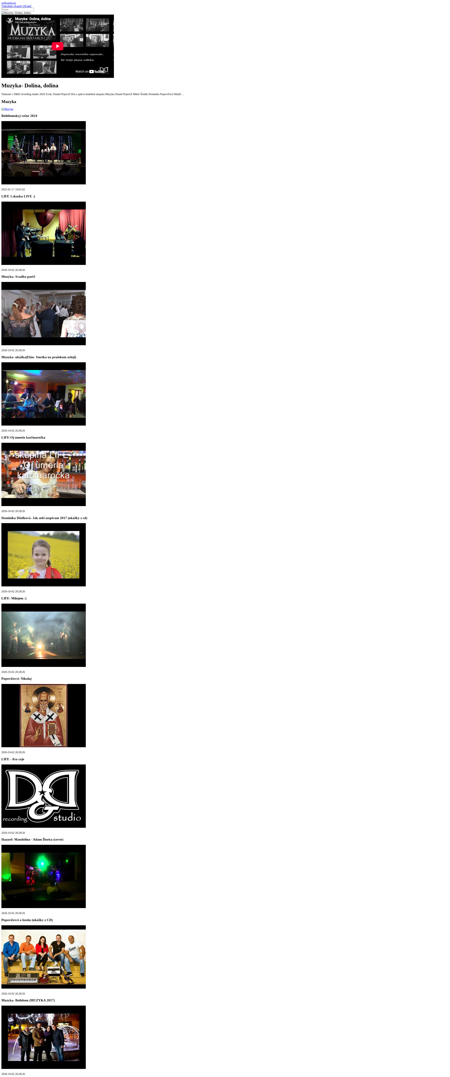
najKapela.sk (8, 2)
